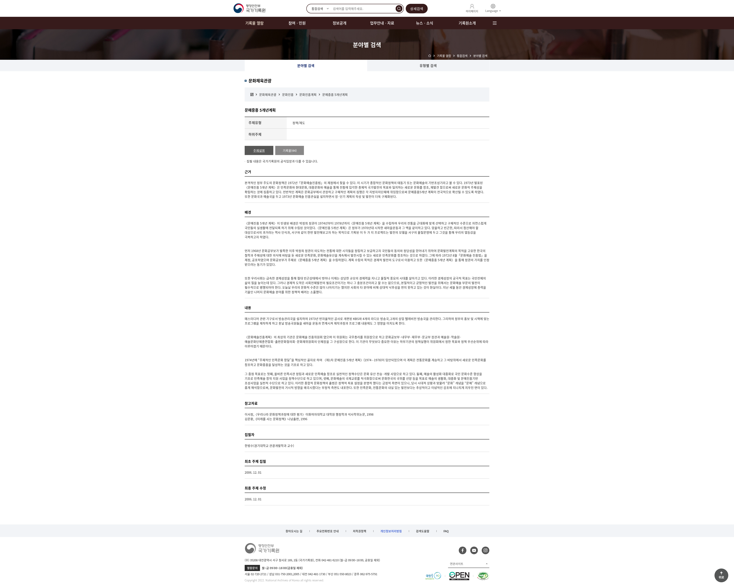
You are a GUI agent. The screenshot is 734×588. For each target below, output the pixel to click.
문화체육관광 (267, 94)
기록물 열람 (254, 23)
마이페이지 (472, 11)
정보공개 (339, 23)
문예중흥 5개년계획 (335, 94)
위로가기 (721, 575)
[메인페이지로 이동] (249, 8)
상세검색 (416, 8)
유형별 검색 (428, 65)
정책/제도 (298, 122)
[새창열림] (433, 574)
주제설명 (259, 150)
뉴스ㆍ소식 (424, 23)
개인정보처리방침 (391, 531)
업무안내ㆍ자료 (382, 23)
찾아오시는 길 (294, 531)
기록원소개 (467, 23)
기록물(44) (290, 150)
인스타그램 (485, 550)
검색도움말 (422, 531)
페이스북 (462, 550)
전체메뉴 (494, 23)
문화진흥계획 (308, 94)
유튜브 (474, 550)
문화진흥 (288, 94)
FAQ (446, 531)
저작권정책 (359, 531)
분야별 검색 (305, 65)
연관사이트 (456, 564)
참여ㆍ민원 (297, 23)
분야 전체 (251, 94)
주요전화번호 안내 (328, 531)
